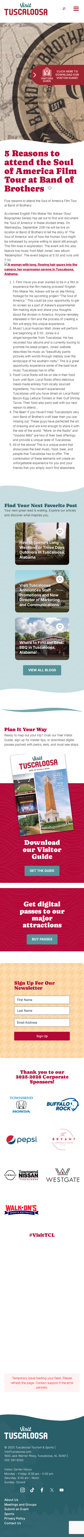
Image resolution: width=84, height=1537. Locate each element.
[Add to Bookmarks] (50, 188)
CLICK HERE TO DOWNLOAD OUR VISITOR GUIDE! (67, 74)
